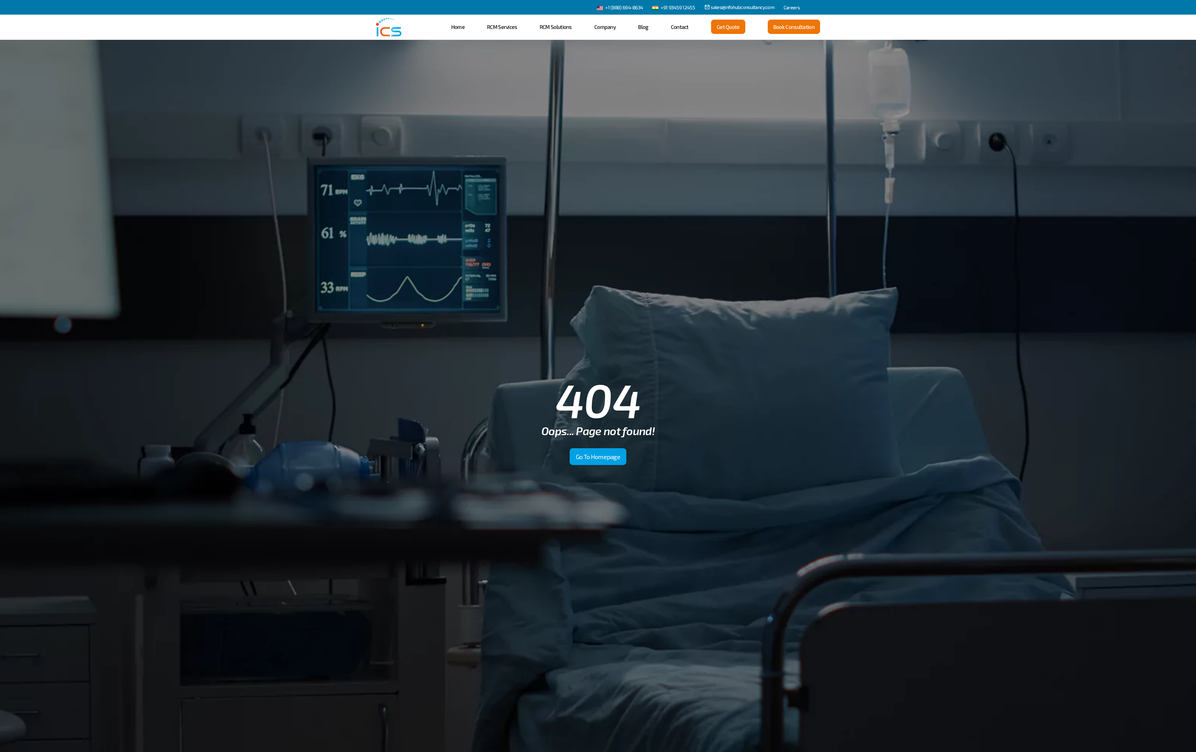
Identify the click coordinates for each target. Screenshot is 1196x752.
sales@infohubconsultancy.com (742, 7)
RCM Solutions (556, 27)
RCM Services (502, 27)
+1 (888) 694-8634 (624, 7)
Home (458, 27)
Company (605, 27)
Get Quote (728, 27)
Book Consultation (793, 27)
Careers (792, 7)
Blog (643, 27)
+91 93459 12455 (678, 7)
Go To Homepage (598, 456)
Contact (680, 27)
